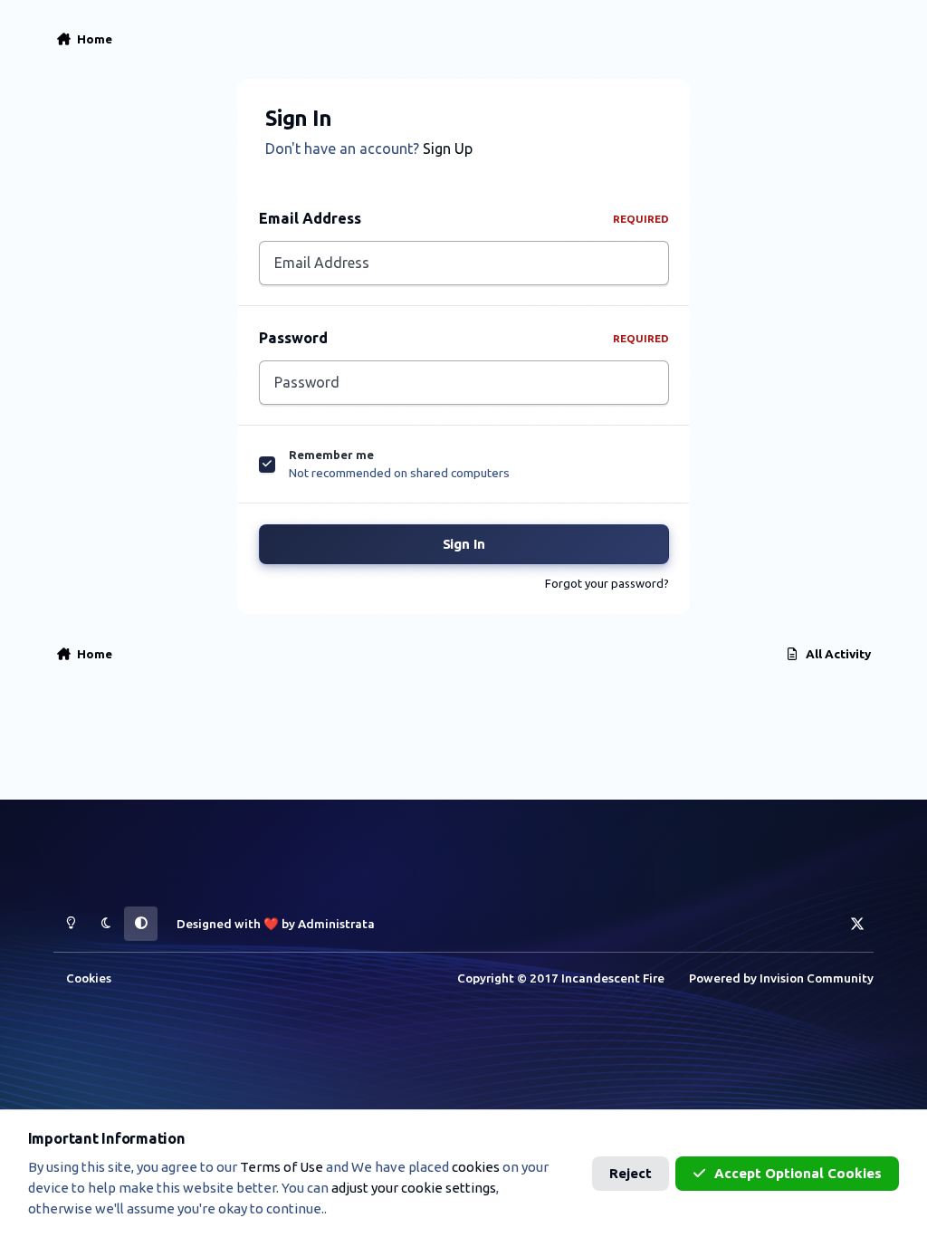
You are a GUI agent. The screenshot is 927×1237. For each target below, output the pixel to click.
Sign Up (448, 148)
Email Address (464, 218)
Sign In (464, 543)
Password (464, 338)
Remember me (331, 454)
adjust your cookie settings (413, 1187)
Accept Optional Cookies (798, 1173)
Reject (630, 1173)
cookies (476, 1167)
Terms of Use (281, 1167)
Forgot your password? (607, 583)
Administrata (336, 923)
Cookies (88, 978)
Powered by (781, 978)
